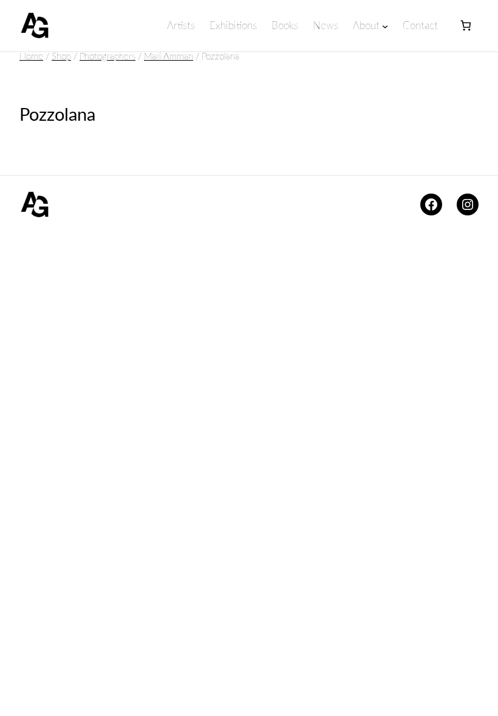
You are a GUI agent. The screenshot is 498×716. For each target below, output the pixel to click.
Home (31, 56)
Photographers (107, 56)
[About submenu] (385, 26)
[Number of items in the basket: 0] (465, 26)
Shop (61, 56)
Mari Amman (168, 56)
